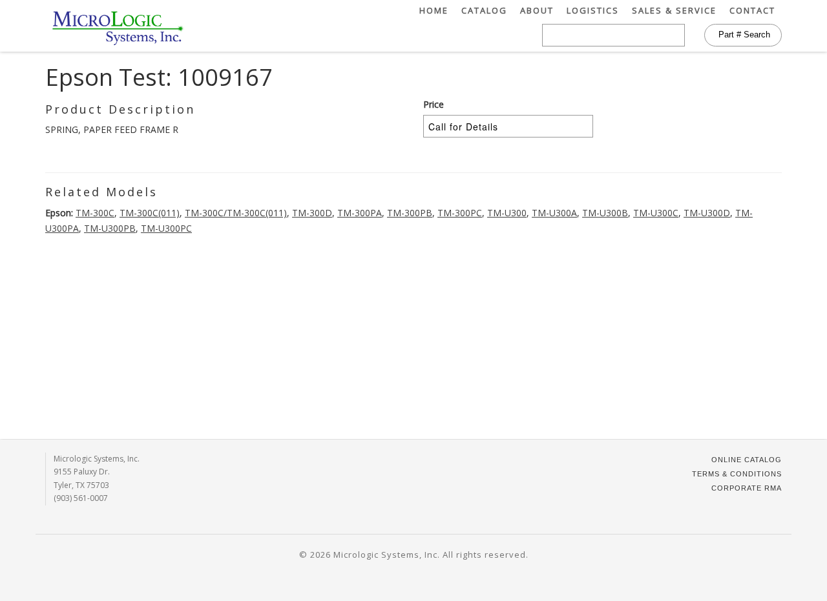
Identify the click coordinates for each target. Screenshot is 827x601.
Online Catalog (746, 459)
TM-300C (95, 213)
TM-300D (312, 213)
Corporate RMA (746, 488)
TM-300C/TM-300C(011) (236, 213)
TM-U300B (605, 213)
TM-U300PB (110, 228)
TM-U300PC (166, 228)
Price (433, 104)
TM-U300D (707, 213)
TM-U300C (655, 213)
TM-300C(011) (150, 213)
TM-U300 (507, 213)
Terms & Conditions (737, 474)
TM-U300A (554, 213)
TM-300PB (409, 213)
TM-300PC (459, 213)
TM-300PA (359, 213)
